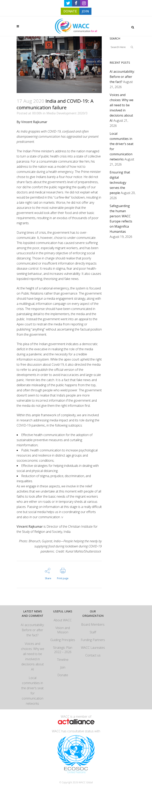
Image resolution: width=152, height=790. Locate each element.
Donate (62, 675)
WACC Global (86, 782)
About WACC (63, 620)
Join (62, 667)
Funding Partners (93, 640)
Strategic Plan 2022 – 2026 (62, 649)
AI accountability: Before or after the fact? (122, 76)
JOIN (85, 11)
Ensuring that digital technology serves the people (120, 182)
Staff (93, 632)
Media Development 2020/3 (66, 113)
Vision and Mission (62, 630)
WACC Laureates (93, 647)
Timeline (62, 659)
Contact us (93, 655)
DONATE (70, 11)
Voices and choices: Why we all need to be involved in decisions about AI (32, 656)
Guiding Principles (62, 640)
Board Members (92, 624)
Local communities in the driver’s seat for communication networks (32, 691)
